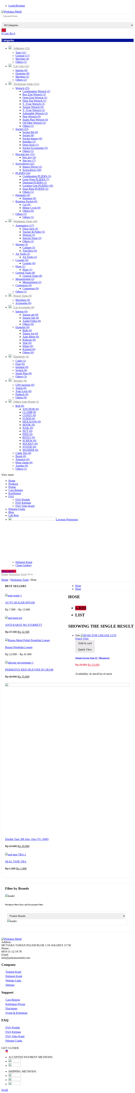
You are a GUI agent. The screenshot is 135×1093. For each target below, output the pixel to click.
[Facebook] (2, 1051)
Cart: (8, 33)
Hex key (29, 157)
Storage (21, 244)
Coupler (21, 260)
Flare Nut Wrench (34, 100)
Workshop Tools (25, 221)
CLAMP (29, 412)
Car (26, 204)
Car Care (21, 66)
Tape (20, 52)
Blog (11, 512)
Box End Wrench (34, 94)
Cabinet (28, 247)
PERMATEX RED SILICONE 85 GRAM (29, 669)
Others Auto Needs (26, 401)
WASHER (30, 449)
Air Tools (22, 253)
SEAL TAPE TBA (15, 861)
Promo (12, 487)
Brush (20, 456)
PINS (27, 434)
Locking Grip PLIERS (37, 185)
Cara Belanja (15, 490)
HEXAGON (31, 421)
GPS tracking (24, 384)
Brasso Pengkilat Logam (18, 647)
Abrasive (22, 459)
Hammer (29, 198)
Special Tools (31, 238)
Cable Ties (23, 453)
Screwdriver (24, 163)
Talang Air (30, 333)
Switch (21, 370)
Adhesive (22, 48)
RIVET (28, 437)
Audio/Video (31, 320)
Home (11, 480)
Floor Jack (30, 228)
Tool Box (29, 250)
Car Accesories (24, 307)
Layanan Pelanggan (67, 519)
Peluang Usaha (16, 509)
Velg (26, 342)
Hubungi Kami (23, 562)
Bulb (27, 330)
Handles (29, 141)
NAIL (27, 427)
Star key (29, 160)
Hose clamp (24, 462)
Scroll (4, 1089)
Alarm (20, 388)
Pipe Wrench (31, 116)
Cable (20, 360)
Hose (20, 266)
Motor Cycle (31, 207)
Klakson (29, 339)
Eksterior (22, 73)
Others (21, 61)
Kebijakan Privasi (15, 1004)
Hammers (22, 195)
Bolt (19, 405)
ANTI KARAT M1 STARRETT (23, 624)
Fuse (20, 363)
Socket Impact (32, 138)
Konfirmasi (14, 493)
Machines (22, 300)
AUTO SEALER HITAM (20, 602)
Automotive (24, 225)
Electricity (21, 356)
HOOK (28, 424)
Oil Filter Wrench (34, 122)
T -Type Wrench (33, 103)
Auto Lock (23, 391)
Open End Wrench (34, 97)
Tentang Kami (13, 971)
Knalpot (28, 349)
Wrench (22, 88)
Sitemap (9, 984)
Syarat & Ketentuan (16, 1012)
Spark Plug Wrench (35, 119)
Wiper (27, 346)
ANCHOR (30, 409)
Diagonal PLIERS (34, 182)
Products (13, 483)
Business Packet (26, 201)
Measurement (24, 279)
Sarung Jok (30, 317)
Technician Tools (26, 83)
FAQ (11, 496)
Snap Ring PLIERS (35, 188)
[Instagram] (7, 1051)
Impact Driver (32, 166)
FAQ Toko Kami (24, 505)
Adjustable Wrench (35, 113)
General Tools (25, 272)
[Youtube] (5, 1051)
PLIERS (22, 173)
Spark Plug (23, 373)
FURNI (28, 418)
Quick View (82, 638)
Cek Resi (13, 515)
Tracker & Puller (33, 231)
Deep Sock (30, 144)
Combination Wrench (36, 91)
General (22, 55)
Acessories (23, 303)
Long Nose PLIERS (35, 179)
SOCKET (30, 443)
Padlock (21, 394)
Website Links (13, 980)
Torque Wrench (33, 107)
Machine (22, 58)
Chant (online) (23, 565)
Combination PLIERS (36, 176)
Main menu (7, 571)
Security (20, 380)
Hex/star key (25, 154)
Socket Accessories (35, 147)
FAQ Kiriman (23, 502)
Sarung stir (30, 314)
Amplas (21, 465)
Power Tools (23, 295)
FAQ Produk (22, 499)
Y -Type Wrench (33, 110)
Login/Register (16, 5)
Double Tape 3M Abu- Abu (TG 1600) (27, 839)
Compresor (23, 285)
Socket (21, 129)
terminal (21, 367)
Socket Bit (30, 132)
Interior (21, 70)
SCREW (29, 440)
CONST (29, 415)
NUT (27, 431)
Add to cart (85, 643)
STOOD (29, 446)
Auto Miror (30, 336)
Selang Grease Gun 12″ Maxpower (92, 658)
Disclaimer (11, 1008)
